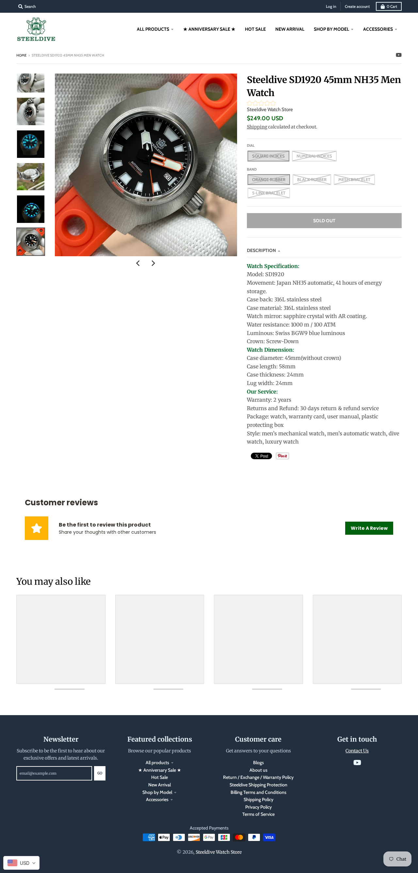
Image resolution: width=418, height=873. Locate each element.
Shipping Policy (258, 799)
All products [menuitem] (153, 29)
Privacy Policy (258, 807)
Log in (331, 6)
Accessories (157, 799)
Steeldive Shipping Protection (258, 785)
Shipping (257, 127)
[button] (324, 104)
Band (252, 169)
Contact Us (357, 751)
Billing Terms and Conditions (258, 792)
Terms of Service (258, 814)
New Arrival (159, 785)
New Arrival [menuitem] (289, 29)
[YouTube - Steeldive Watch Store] (399, 55)
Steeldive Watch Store (270, 109)
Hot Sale (159, 777)
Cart (392, 6)
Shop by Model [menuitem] (331, 29)
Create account (357, 6)
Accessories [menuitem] (378, 29)
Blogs (258, 762)
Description (261, 250)
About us (258, 770)
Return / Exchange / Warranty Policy (258, 777)
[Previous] (139, 263)
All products (157, 762)
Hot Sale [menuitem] (255, 29)
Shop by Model (157, 792)
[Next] (153, 263)
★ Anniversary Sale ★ (159, 770)
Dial (251, 145)
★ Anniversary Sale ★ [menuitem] (209, 29)
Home (21, 55)
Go (99, 773)
